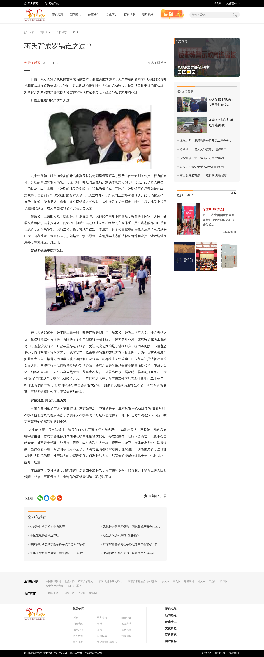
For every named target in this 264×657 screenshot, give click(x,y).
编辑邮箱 (220, 653)
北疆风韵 (69, 581)
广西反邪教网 (85, 581)
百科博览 (129, 14)
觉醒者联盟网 (74, 585)
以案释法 (126, 623)
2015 (75, 32)
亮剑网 (176, 581)
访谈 (75, 617)
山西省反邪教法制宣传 (109, 581)
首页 (31, 32)
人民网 (82, 593)
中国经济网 (68, 593)
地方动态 (102, 617)
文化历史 (111, 14)
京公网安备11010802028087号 (86, 653)
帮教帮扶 (126, 630)
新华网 (93, 593)
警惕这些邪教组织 (107, 642)
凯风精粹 (126, 636)
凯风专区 (45, 32)
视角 (99, 630)
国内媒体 (102, 636)
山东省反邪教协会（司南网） (142, 581)
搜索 (235, 15)
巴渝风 (212, 581)
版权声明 (234, 653)
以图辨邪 (78, 623)
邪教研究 (78, 630)
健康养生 (93, 14)
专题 (99, 623)
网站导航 (54, 3)
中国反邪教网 (53, 581)
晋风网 (165, 581)
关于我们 (206, 653)
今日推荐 (62, 32)
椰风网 (201, 581)
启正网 (224, 581)
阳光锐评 (126, 617)
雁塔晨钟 (189, 581)
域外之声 (78, 636)
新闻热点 (76, 14)
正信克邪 (58, 14)
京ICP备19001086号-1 (55, 653)
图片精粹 (147, 14)
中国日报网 (52, 593)
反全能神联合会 (54, 585)
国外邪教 (78, 642)
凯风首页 (33, 3)
